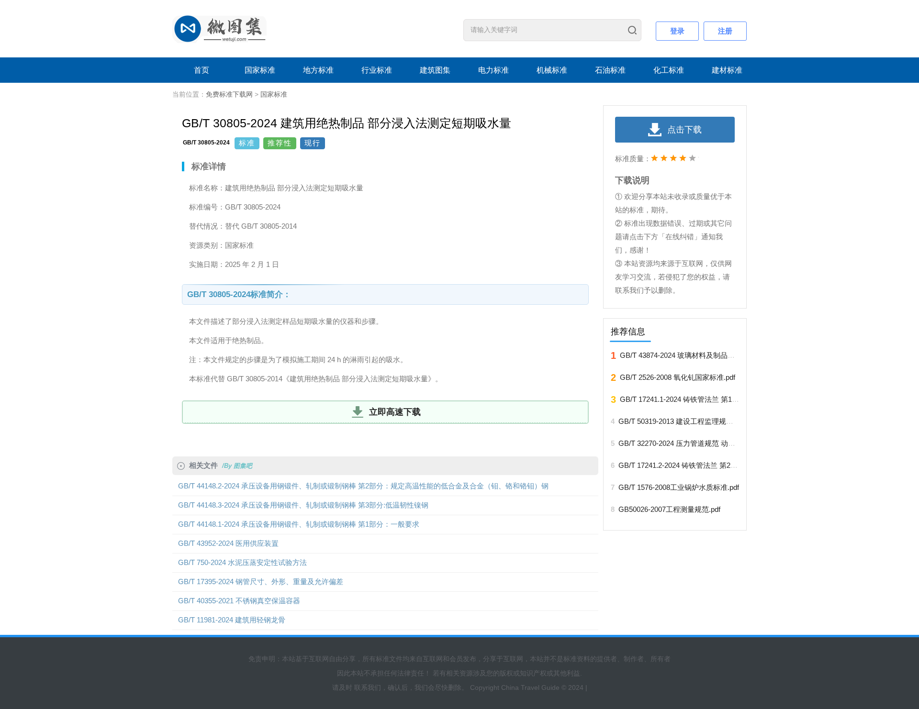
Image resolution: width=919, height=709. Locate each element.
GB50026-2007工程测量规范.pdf (669, 509)
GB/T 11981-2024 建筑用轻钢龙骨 (231, 620)
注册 (725, 31)
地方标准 (318, 70)
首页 (201, 70)
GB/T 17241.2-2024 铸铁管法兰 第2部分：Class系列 (701, 465)
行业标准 (376, 70)
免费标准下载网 (229, 94)
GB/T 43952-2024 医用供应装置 (228, 543)
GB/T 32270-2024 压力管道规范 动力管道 (684, 443)
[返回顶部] (871, 613)
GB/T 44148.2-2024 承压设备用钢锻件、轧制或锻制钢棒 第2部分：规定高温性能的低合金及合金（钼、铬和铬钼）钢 (363, 486)
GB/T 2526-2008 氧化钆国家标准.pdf (677, 377)
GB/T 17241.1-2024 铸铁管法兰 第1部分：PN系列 (699, 399)
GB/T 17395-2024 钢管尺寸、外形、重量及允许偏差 (260, 581)
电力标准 (493, 70)
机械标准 (552, 70)
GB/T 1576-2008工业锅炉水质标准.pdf (678, 487)
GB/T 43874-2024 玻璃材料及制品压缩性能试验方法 (702, 355)
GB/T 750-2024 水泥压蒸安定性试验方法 (242, 562)
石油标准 (610, 70)
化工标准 (668, 70)
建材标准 (727, 70)
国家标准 (260, 70)
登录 (677, 31)
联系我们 (367, 687)
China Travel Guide (530, 687)
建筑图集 (435, 70)
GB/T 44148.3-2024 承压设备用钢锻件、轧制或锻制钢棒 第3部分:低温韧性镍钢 (303, 505)
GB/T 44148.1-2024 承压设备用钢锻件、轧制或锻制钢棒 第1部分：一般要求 (298, 524)
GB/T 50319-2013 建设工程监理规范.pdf (681, 421)
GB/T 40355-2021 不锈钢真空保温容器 (239, 601)
